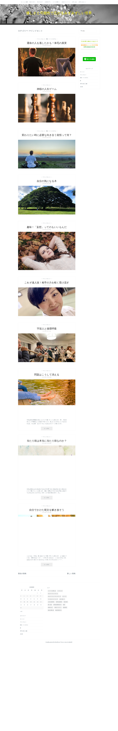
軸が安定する (58, 610)
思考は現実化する (57, 604)
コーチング (59, 590)
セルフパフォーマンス (53, 593)
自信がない (50, 607)
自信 (64, 604)
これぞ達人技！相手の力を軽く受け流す (46, 282)
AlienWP (70, 642)
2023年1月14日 (47, 331)
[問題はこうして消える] (46, 416)
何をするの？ (40, 1)
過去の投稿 (22, 573)
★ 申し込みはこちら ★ (89, 47)
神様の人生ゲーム (47, 88)
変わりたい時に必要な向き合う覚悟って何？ (47, 134)
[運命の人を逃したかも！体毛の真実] (46, 76)
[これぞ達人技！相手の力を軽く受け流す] (46, 315)
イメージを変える (52, 590)
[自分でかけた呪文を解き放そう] (46, 552)
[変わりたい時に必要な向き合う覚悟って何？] (46, 168)
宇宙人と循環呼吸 (47, 328)
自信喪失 (65, 607)
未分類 (81, 86)
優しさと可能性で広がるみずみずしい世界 (59, 12)
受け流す (66, 601)
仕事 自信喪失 (59, 601)
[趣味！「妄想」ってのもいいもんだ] (46, 269)
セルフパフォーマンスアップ (54, 596)
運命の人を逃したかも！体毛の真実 (47, 42)
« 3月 (21, 611)
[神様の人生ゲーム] (46, 122)
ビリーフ (64, 596)
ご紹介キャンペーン (65, 1)
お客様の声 (47, 1)
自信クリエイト (58, 607)
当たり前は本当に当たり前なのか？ (47, 440)
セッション (82, 71)
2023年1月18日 (47, 229)
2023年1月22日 (47, 45)
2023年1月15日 (47, 285)
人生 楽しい (62, 599)
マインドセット (41, 39)
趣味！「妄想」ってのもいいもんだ (47, 227)
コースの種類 (56, 1)
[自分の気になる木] (46, 214)
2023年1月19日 (47, 183)
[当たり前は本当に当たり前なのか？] (46, 485)
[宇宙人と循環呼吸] (46, 361)
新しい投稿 (71, 573)
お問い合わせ (82, 1)
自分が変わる (51, 610)
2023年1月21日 (47, 91)
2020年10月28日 (46, 377)
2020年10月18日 (46, 443)
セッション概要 (24, 1)
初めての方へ (33, 1)
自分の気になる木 (47, 181)
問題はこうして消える (46, 374)
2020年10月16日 (46, 512)
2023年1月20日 (46, 137)
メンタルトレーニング (53, 599)
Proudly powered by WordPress (53, 642)
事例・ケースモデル (51, 39)
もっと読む (47, 429)
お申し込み (74, 1)
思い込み (50, 604)
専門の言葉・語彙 (83, 83)
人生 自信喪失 (51, 601)
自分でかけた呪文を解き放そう (46, 509)
